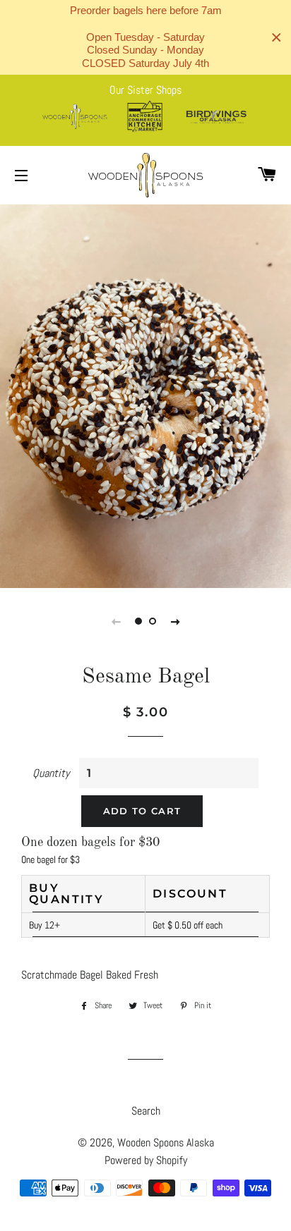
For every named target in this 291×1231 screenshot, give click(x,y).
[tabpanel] (145, 394)
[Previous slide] (115, 621)
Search (145, 1110)
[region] (145, 37)
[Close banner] (276, 38)
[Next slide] (175, 621)
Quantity (50, 773)
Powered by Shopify (146, 1160)
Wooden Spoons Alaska (165, 1142)
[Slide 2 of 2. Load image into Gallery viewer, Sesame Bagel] (153, 621)
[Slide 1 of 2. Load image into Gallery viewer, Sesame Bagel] (138, 621)
